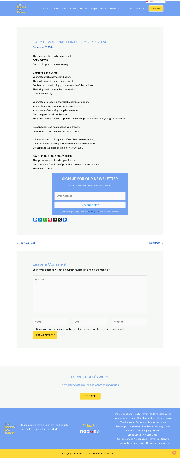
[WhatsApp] (98, 431)
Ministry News (162, 426)
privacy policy (93, 212)
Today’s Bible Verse (160, 413)
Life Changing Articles (148, 430)
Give (141, 443)
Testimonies (127, 422)
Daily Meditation (146, 418)
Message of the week (128, 426)
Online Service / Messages (132, 438)
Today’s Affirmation (125, 418)
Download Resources (158, 443)
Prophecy (147, 426)
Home (46, 8)
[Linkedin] (88, 431)
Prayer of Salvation (127, 443)
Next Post (156, 242)
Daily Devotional (124, 413)
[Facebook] (81, 431)
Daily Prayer (141, 413)
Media (113, 8)
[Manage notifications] (174, 453)
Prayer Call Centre (159, 438)
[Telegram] (84, 431)
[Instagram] (95, 431)
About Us (58, 8)
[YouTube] (91, 431)
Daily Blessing (164, 418)
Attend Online (77, 8)
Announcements (157, 422)
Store (126, 8)
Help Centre (97, 8)
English (151, 1)
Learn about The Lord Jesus (143, 434)
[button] (156, 8)
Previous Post (26, 242)
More (138, 8)
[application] (64, 8)
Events (130, 430)
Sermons (141, 422)
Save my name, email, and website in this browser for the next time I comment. (80, 329)
